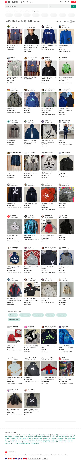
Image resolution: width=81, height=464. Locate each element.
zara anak (54, 438)
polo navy (55, 436)
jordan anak (22, 443)
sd (13, 436)
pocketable (8, 441)
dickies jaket (46, 440)
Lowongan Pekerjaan (34, 454)
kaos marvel (26, 441)
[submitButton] (73, 6)
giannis (17, 436)
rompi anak (13, 438)
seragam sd (15, 435)
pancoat (36, 436)
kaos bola (47, 441)
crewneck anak (38, 438)
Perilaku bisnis (65, 454)
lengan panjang (35, 443)
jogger (9, 440)
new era (20, 441)
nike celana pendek (64, 436)
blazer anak (68, 438)
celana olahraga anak (64, 441)
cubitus (48, 435)
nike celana (22, 435)
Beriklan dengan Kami (45, 454)
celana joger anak (34, 441)
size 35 (42, 441)
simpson (30, 436)
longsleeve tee (23, 436)
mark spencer (46, 438)
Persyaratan (53, 454)
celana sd (14, 440)
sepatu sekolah (62, 440)
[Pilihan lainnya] (8, 53)
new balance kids (30, 440)
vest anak (69, 440)
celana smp (39, 440)
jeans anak (8, 435)
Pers (21, 454)
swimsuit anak (21, 440)
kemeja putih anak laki (39, 435)
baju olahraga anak (21, 438)
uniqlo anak (30, 438)
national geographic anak (45, 436)
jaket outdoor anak (63, 435)
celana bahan (29, 435)
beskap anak (54, 440)
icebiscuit (14, 441)
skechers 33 (14, 443)
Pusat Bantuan (8, 454)
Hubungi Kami (16, 454)
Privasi (59, 454)
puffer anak (54, 435)
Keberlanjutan (26, 454)
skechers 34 (54, 441)
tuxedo (28, 443)
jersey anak (61, 438)
